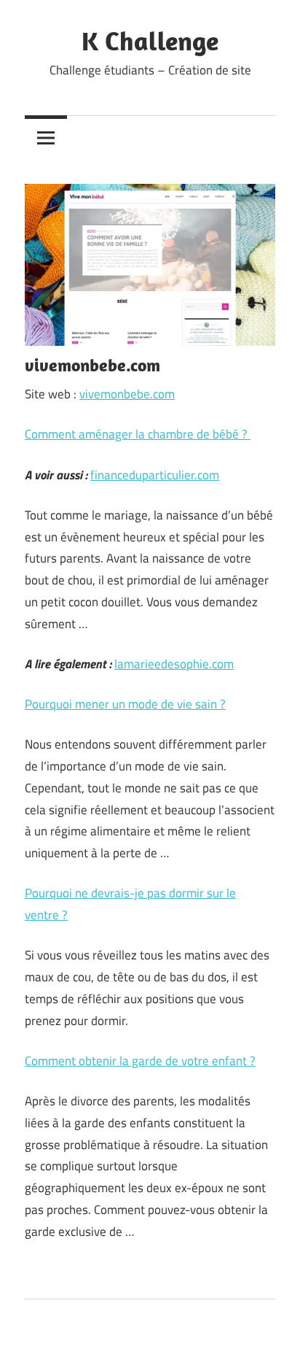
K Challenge (150, 40)
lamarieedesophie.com (174, 663)
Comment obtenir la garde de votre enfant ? (140, 1060)
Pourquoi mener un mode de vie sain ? (125, 704)
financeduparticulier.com (154, 474)
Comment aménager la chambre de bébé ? (137, 434)
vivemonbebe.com (127, 393)
